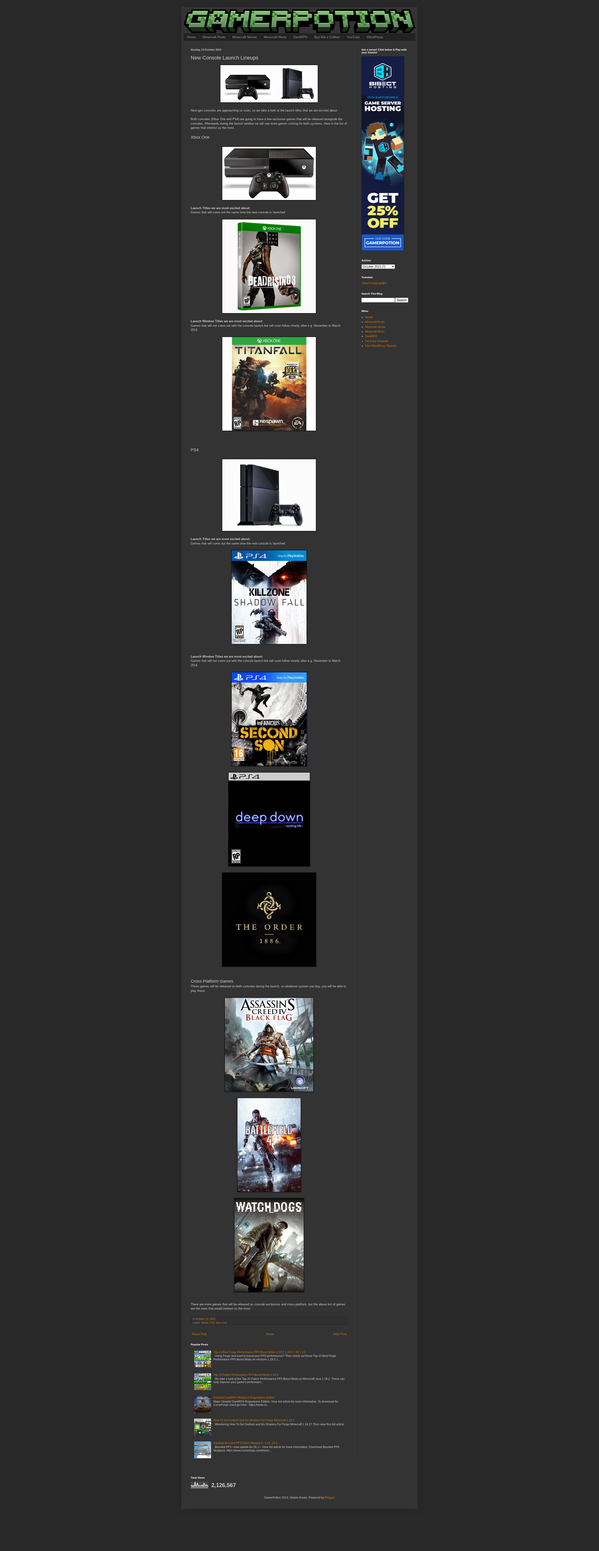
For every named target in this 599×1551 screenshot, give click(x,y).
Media (204, 1322)
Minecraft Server (244, 37)
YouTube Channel (376, 341)
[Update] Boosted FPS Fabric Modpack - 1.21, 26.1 (245, 1443)
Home (191, 37)
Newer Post (199, 1334)
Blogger (329, 1497)
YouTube (353, 37)
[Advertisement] (391, 384)
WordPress (375, 37)
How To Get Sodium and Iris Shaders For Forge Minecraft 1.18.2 (253, 1420)
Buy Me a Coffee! (327, 37)
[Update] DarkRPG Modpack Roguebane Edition (244, 1397)
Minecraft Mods (275, 37)
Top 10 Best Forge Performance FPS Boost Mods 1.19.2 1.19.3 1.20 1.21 (259, 1352)
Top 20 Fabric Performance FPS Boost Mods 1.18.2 (245, 1375)
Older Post (339, 1334)
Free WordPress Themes (381, 346)
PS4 (212, 1322)
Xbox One (221, 1322)
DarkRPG (300, 37)
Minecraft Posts (214, 37)
